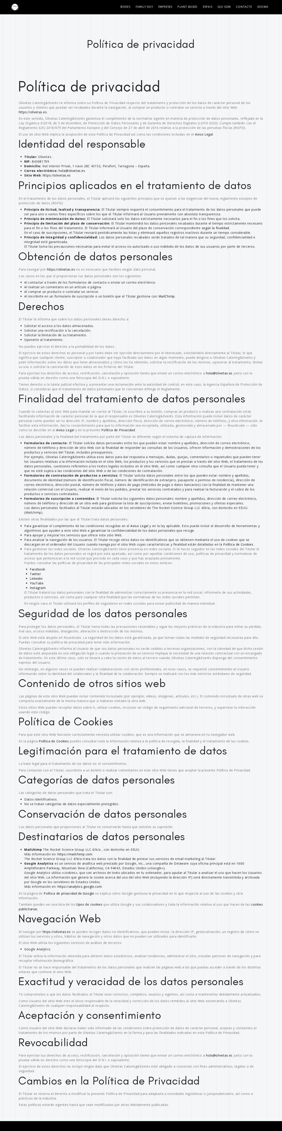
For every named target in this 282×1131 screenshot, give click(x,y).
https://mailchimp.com (75, 854)
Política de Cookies (238, 544)
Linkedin (36, 578)
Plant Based (187, 7)
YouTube (37, 583)
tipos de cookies (89, 904)
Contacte (244, 7)
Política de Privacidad (118, 430)
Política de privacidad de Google (69, 893)
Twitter (35, 574)
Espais (207, 7)
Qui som (224, 7)
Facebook (37, 569)
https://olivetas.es (33, 112)
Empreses (165, 7)
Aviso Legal (204, 134)
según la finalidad (215, 228)
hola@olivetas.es (72, 171)
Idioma (262, 7)
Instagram (38, 588)
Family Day (144, 7)
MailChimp (166, 296)
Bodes (125, 7)
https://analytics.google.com (80, 886)
